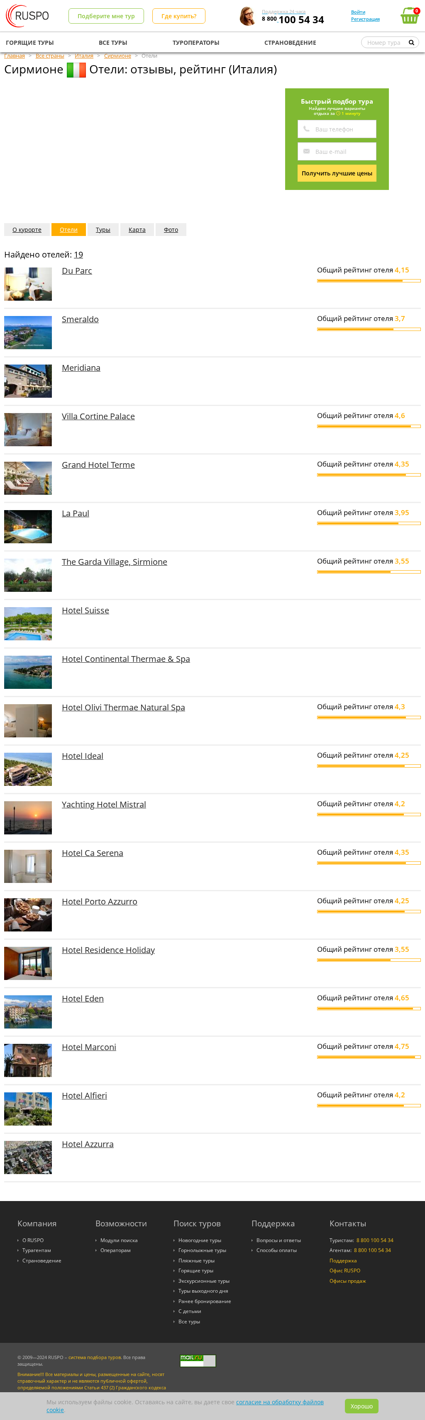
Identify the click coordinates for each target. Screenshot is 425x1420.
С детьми (189, 1311)
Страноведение (41, 1260)
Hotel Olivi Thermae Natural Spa (123, 707)
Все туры (189, 1321)
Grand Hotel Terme (98, 464)
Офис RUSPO (345, 1270)
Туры (103, 229)
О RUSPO (33, 1240)
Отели (69, 229)
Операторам (115, 1250)
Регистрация (365, 19)
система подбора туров (94, 1357)
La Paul (75, 513)
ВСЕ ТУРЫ (113, 42)
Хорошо (362, 1406)
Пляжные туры (196, 1260)
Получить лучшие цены (337, 173)
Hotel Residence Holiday (108, 950)
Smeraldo (80, 319)
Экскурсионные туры (204, 1280)
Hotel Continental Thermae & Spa (126, 658)
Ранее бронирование (204, 1301)
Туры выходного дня (203, 1290)
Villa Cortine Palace (98, 416)
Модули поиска (119, 1240)
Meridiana (81, 367)
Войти (358, 12)
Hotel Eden (83, 998)
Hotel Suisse (85, 610)
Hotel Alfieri (84, 1095)
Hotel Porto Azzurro (99, 901)
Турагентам (36, 1250)
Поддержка (343, 1260)
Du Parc (77, 270)
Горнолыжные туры (202, 1250)
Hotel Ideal (82, 755)
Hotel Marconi (89, 1047)
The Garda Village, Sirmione (114, 561)
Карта (137, 229)
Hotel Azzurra (88, 1144)
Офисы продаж (348, 1280)
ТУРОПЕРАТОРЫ (196, 42)
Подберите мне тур (106, 16)
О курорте (27, 229)
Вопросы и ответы (278, 1240)
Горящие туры (195, 1270)
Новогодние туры (199, 1240)
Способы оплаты (276, 1250)
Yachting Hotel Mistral (104, 804)
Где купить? (178, 16)
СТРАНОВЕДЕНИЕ (290, 42)
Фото (171, 229)
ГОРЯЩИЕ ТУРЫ (30, 42)
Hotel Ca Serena (92, 852)
